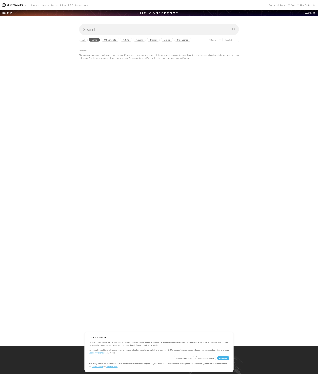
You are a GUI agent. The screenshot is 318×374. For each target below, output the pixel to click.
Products (35, 5)
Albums (139, 40)
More (85, 5)
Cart (293, 5)
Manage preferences (184, 358)
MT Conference (74, 5)
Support (186, 58)
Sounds (54, 5)
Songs (44, 5)
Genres (167, 40)
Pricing (63, 5)
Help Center (305, 5)
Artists (126, 40)
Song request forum (137, 58)
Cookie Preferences (97, 353)
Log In (282, 5)
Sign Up (272, 5)
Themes (153, 40)
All (83, 40)
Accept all (223, 358)
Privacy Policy (112, 366)
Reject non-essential (206, 358)
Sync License (182, 40)
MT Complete (110, 40)
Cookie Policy (97, 366)
